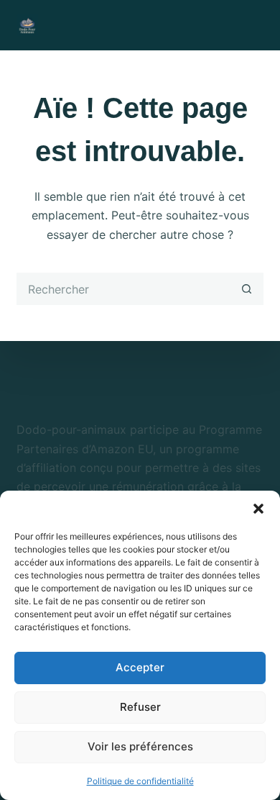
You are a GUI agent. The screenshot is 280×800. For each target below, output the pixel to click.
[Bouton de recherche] (247, 289)
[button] (258, 508)
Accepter (140, 667)
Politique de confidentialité (140, 781)
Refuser (140, 707)
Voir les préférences (140, 746)
